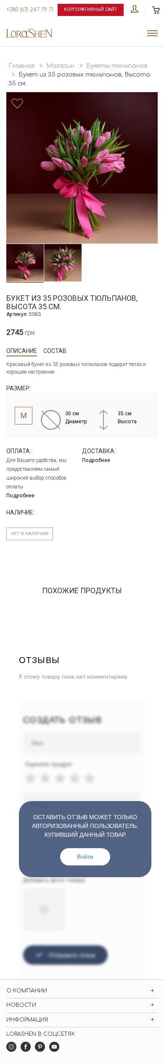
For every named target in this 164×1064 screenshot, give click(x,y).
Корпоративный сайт (90, 9)
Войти (85, 856)
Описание (21, 351)
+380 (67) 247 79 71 (29, 10)
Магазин (60, 66)
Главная (21, 66)
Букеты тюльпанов (117, 66)
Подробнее (20, 496)
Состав (54, 351)
